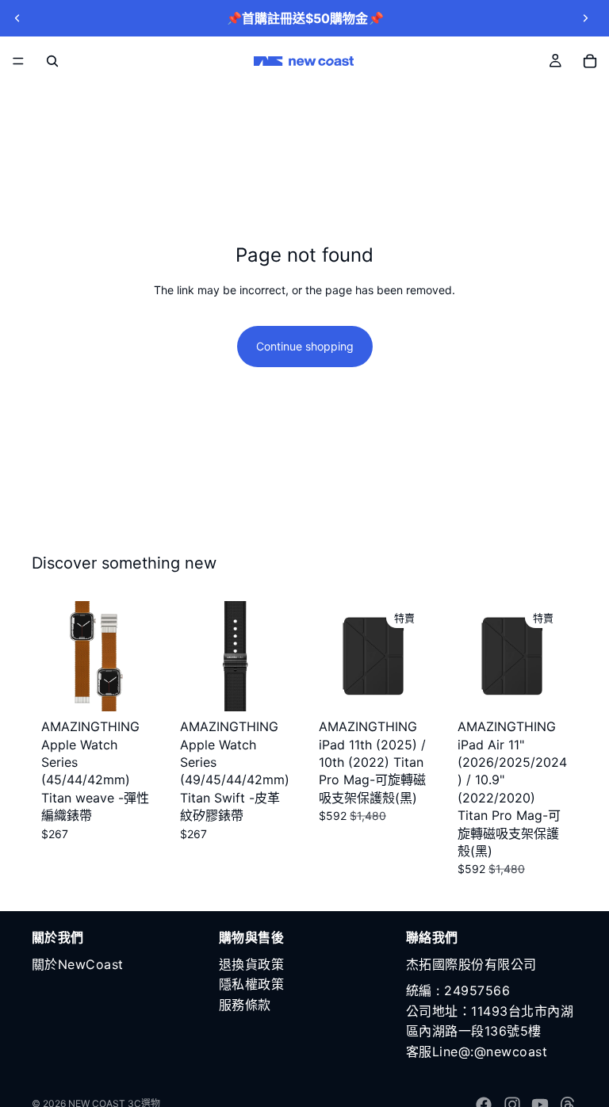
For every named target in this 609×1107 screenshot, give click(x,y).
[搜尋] (52, 61)
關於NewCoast (78, 964)
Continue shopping (305, 346)
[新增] (127, 686)
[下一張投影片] (585, 18)
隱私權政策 (251, 984)
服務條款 (245, 1005)
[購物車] (590, 61)
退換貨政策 (251, 964)
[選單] (18, 61)
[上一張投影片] (17, 18)
